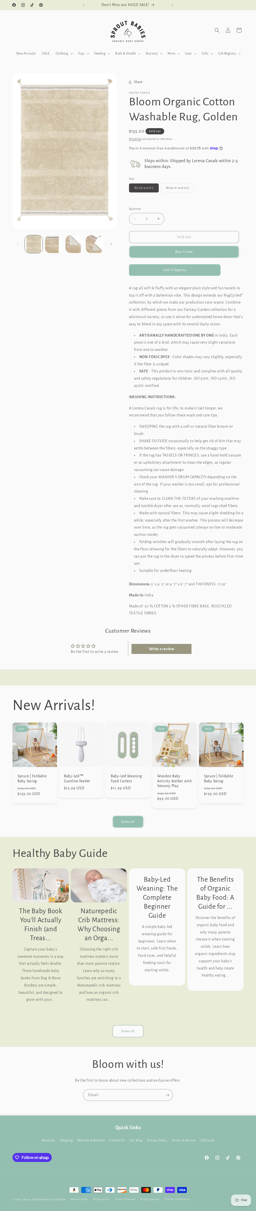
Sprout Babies (32, 1199)
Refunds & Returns (91, 1140)
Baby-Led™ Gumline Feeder (77, 778)
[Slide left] (18, 244)
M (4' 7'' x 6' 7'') (180, 189)
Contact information (177, 1199)
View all (128, 822)
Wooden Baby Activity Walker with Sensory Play (174, 781)
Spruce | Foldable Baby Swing (32, 778)
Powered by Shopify (53, 1199)
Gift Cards (207, 1140)
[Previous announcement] (83, 5)
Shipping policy (150, 1199)
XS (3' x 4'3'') (146, 189)
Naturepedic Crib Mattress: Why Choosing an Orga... (99, 924)
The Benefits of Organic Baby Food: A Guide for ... (215, 893)
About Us (48, 1140)
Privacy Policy (157, 1140)
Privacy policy (101, 1199)
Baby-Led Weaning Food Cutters (126, 778)
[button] (64, 53)
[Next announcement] (172, 5)
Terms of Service (184, 1140)
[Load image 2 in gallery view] (54, 244)
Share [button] (138, 82)
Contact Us (117, 1140)
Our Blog (136, 1140)
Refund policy (79, 1199)
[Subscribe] (167, 1095)
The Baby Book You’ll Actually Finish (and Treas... (40, 924)
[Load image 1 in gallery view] (33, 244)
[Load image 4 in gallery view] (95, 244)
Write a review (161, 649)
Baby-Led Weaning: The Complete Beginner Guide (157, 897)
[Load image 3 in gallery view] (74, 244)
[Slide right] (111, 244)
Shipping (135, 138)
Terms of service (125, 1199)
